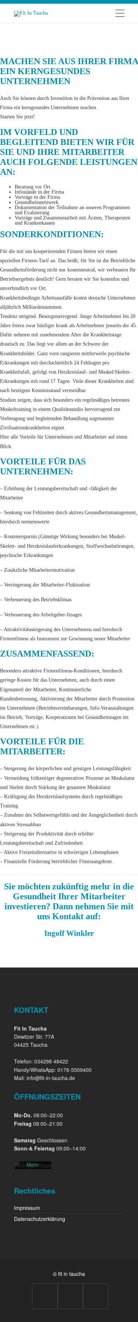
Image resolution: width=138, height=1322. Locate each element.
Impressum (27, 1207)
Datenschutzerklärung (39, 1218)
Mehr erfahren (32, 1168)
